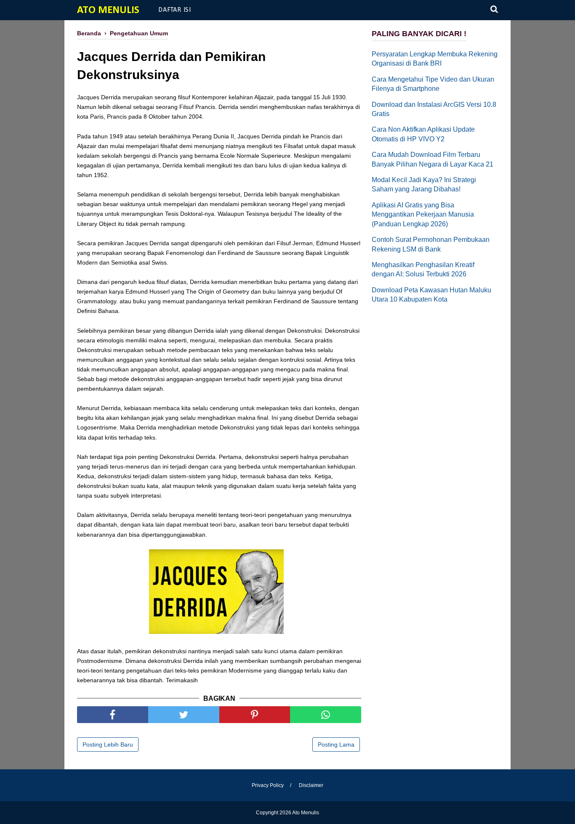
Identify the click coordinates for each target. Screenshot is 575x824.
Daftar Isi (174, 10)
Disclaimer (311, 785)
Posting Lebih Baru (108, 744)
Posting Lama (336, 744)
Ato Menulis (108, 10)
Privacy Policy (268, 785)
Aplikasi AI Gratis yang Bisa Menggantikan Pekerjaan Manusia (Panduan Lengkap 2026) (423, 214)
